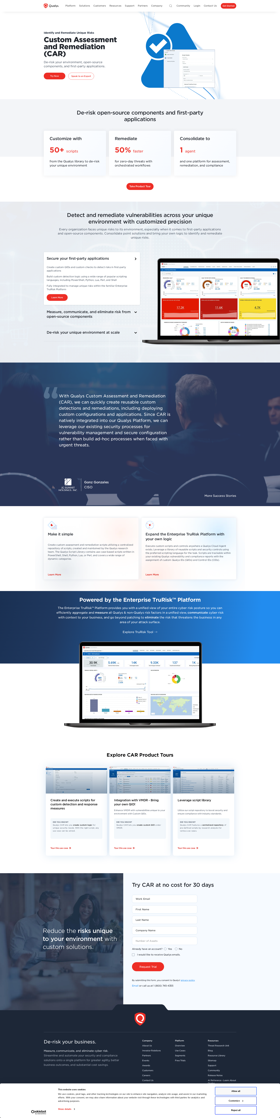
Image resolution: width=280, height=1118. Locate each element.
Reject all (236, 1110)
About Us (147, 1045)
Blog (210, 1050)
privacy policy (188, 980)
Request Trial (148, 966)
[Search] (170, 6)
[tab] (92, 278)
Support (212, 1065)
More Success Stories (220, 496)
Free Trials (180, 1060)
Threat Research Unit (218, 1045)
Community (214, 1070)
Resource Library (216, 1055)
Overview (180, 1045)
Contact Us (147, 1080)
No (180, 949)
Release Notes (215, 1075)
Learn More (54, 574)
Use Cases (180, 1050)
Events (145, 1060)
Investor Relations (151, 1050)
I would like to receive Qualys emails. (158, 954)
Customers (147, 1070)
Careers (146, 1075)
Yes (170, 949)
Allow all (235, 1091)
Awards (146, 1065)
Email (135, 985)
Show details (64, 1109)
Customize (234, 1100)
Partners (146, 1055)
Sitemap (212, 1060)
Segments (180, 1055)
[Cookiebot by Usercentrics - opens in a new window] (38, 1112)
